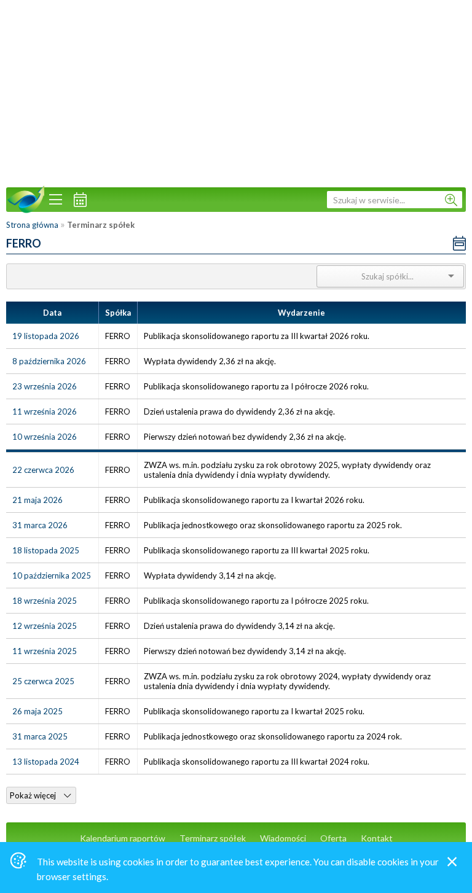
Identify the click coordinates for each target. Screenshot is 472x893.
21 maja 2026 (37, 500)
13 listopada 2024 (45, 761)
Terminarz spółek (212, 838)
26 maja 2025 (37, 711)
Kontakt (377, 838)
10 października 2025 (51, 575)
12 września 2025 (44, 626)
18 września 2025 (44, 601)
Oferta (333, 838)
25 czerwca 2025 (43, 681)
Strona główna (32, 225)
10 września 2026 (44, 437)
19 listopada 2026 (45, 336)
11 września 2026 (44, 411)
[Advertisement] (236, 92)
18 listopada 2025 (45, 550)
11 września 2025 (44, 651)
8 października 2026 (49, 361)
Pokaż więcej (34, 795)
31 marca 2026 (40, 525)
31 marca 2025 (40, 736)
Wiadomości (283, 838)
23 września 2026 (44, 386)
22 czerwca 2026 (43, 470)
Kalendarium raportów (122, 838)
